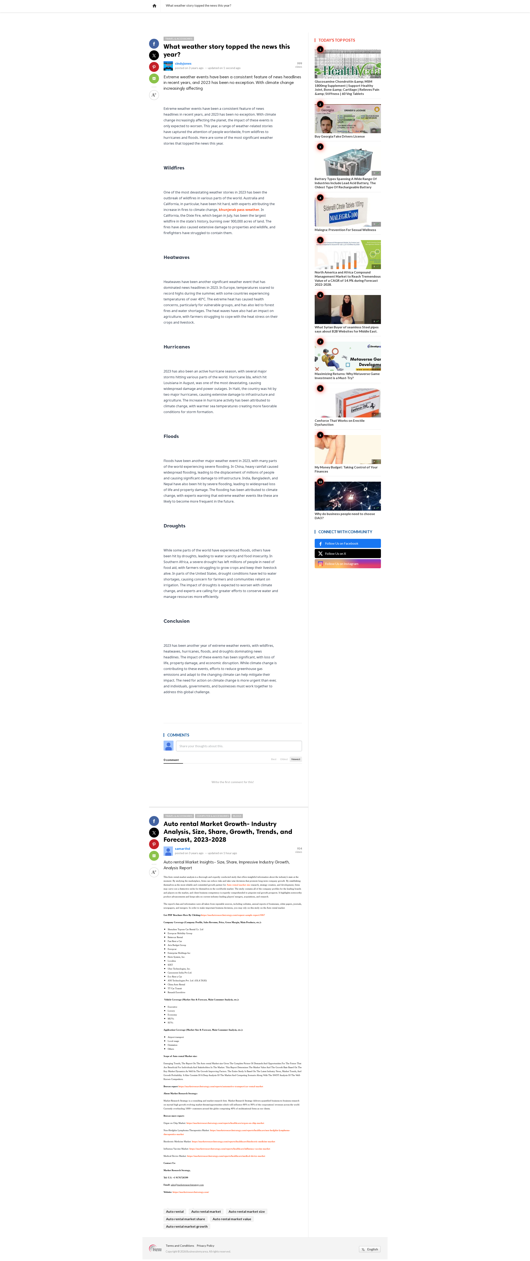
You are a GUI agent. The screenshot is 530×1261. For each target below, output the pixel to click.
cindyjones (183, 63)
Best (273, 759)
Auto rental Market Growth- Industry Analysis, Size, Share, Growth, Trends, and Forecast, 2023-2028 (228, 831)
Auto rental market (206, 1211)
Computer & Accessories (213, 815)
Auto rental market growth (187, 1226)
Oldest (284, 759)
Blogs (237, 815)
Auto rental (175, 1211)
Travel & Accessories (178, 38)
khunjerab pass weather (239, 209)
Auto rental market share (185, 1219)
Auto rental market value (232, 1219)
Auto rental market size (247, 1211)
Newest (296, 759)
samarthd (182, 848)
